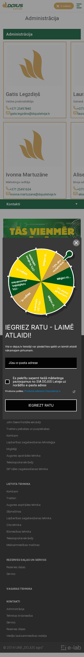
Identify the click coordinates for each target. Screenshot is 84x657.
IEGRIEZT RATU (41, 405)
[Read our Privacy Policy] (74, 391)
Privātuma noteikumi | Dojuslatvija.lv (42, 391)
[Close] (76, 243)
